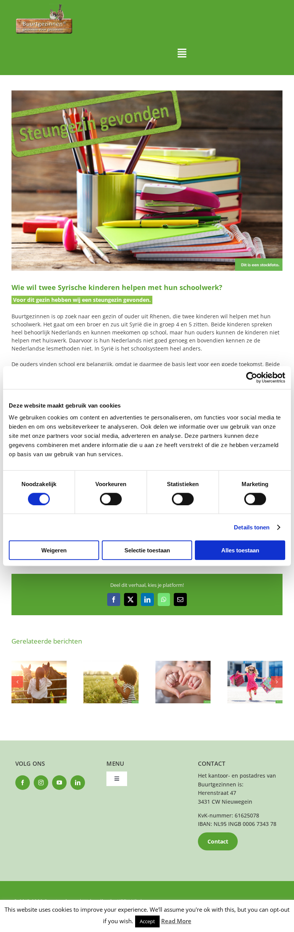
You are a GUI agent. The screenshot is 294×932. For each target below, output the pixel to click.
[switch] (111, 499)
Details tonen (252, 527)
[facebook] (22, 782)
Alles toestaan (240, 550)
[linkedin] (77, 782)
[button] (17, 682)
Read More (176, 921)
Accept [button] (147, 921)
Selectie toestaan (147, 550)
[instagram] (41, 782)
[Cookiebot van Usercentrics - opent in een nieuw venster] (251, 377)
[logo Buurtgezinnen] (44, 6)
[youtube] (59, 782)
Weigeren (54, 550)
